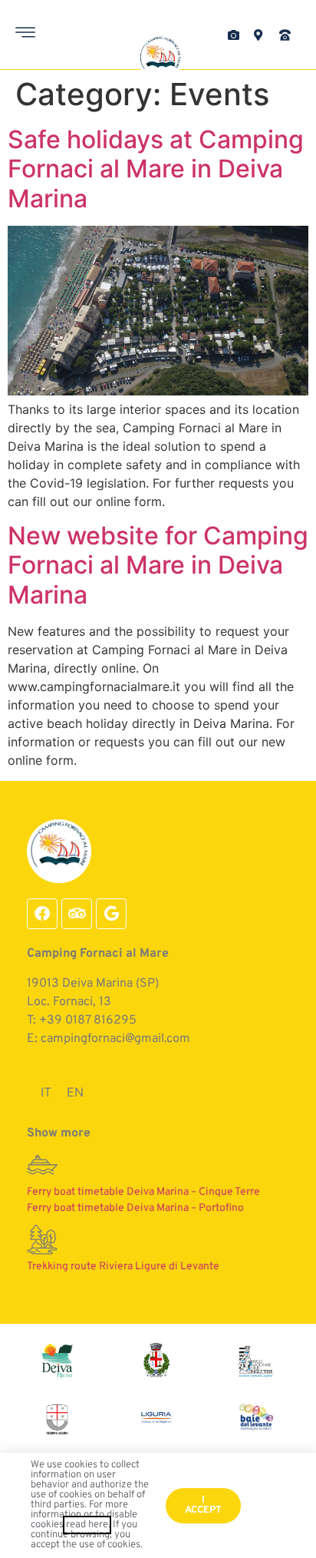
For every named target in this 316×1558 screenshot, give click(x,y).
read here (87, 1525)
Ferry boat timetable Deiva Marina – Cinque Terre (143, 1192)
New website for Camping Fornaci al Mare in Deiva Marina (158, 565)
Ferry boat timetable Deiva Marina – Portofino (135, 1208)
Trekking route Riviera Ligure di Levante (123, 1266)
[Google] (111, 913)
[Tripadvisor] (76, 913)
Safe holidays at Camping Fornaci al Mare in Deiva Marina (156, 168)
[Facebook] (42, 913)
